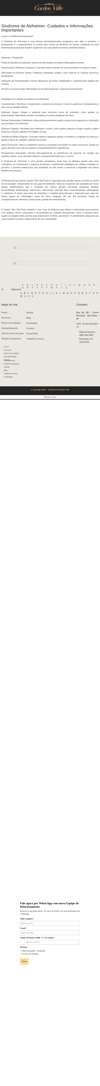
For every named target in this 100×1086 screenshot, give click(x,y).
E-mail (23, 928)
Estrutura (6, 317)
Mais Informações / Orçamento (33, 951)
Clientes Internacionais (12, 333)
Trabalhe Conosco (11, 373)
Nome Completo (27, 919)
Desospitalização (9, 328)
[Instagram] (77, 347)
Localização (8, 377)
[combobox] (24, 942)
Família (6, 367)
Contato (30, 328)
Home (4, 312)
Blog (5, 370)
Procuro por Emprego (30, 954)
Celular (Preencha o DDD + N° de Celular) (37, 938)
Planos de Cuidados (11, 322)
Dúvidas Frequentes (11, 338)
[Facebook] (82, 347)
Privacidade (32, 333)
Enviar (24, 961)
